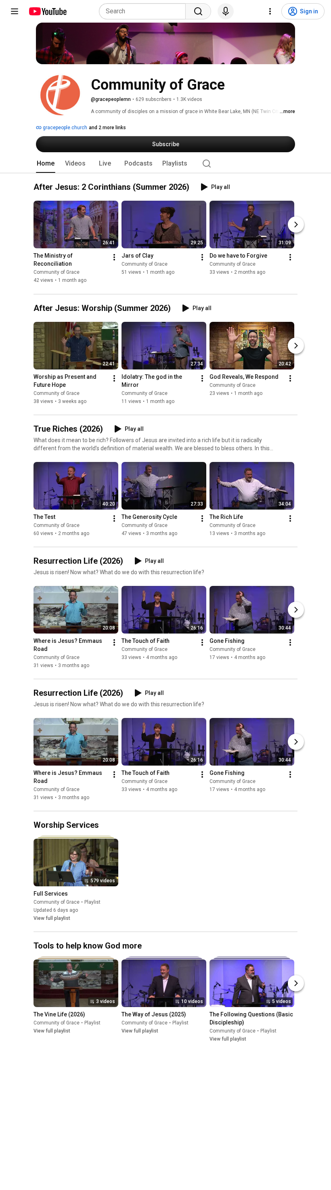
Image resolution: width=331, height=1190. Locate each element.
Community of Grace (57, 272)
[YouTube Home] (47, 11)
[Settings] (270, 11)
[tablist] (165, 163)
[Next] (296, 225)
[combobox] (145, 11)
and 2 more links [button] (107, 127)
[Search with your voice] (226, 11)
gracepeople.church (64, 127)
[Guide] (14, 11)
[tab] (45, 163)
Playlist (92, 902)
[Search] (198, 11)
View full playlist (52, 918)
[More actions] (114, 258)
